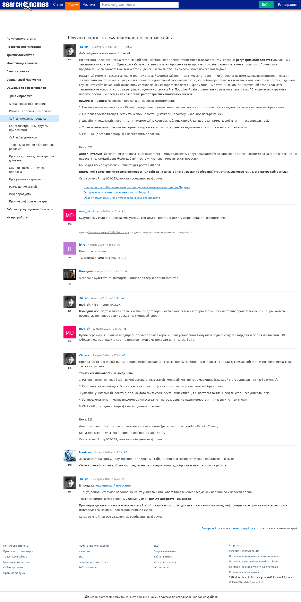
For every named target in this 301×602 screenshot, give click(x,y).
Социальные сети (165, 551)
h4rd (82, 244)
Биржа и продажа (19, 96)
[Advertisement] (150, 20)
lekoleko (85, 452)
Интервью (85, 551)
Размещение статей (23, 186)
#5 (124, 328)
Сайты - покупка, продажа (27, 118)
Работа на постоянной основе (30, 111)
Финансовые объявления (27, 104)
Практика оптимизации (24, 47)
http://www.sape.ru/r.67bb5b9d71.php (108, 232)
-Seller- (84, 47)
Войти (266, 4)
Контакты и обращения (244, 572)
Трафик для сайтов (20, 55)
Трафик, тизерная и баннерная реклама (31, 147)
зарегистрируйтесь (242, 528)
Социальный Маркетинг (24, 79)
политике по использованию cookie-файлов (188, 597)
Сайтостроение (18, 71)
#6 (123, 355)
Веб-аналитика (88, 567)
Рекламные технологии (93, 562)
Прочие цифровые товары (28, 201)
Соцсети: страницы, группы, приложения (29, 128)
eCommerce (161, 567)
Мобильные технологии (94, 545)
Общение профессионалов (26, 88)
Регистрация (287, 4)
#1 (123, 211)
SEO (81, 556)
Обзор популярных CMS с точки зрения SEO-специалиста (122, 198)
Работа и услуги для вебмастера (30, 209)
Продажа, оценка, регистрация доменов (31, 158)
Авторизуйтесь (212, 528)
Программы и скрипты (25, 179)
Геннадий (86, 271)
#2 (118, 245)
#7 (125, 452)
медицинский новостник (113, 485)
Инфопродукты (20, 194)
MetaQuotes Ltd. (254, 582)
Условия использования (244, 551)
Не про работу (17, 217)
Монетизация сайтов (22, 63)
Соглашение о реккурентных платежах (253, 567)
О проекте (235, 545)
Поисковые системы (21, 38)
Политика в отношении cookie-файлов (253, 561)
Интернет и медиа (165, 562)
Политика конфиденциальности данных (254, 556)
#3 (125, 271)
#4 (122, 298)
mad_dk (84, 211)
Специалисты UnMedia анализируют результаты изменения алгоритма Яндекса (137, 187)
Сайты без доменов (23, 137)
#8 (123, 479)
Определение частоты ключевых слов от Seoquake (117, 192)
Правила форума (14, 573)
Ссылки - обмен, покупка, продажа (27, 170)
